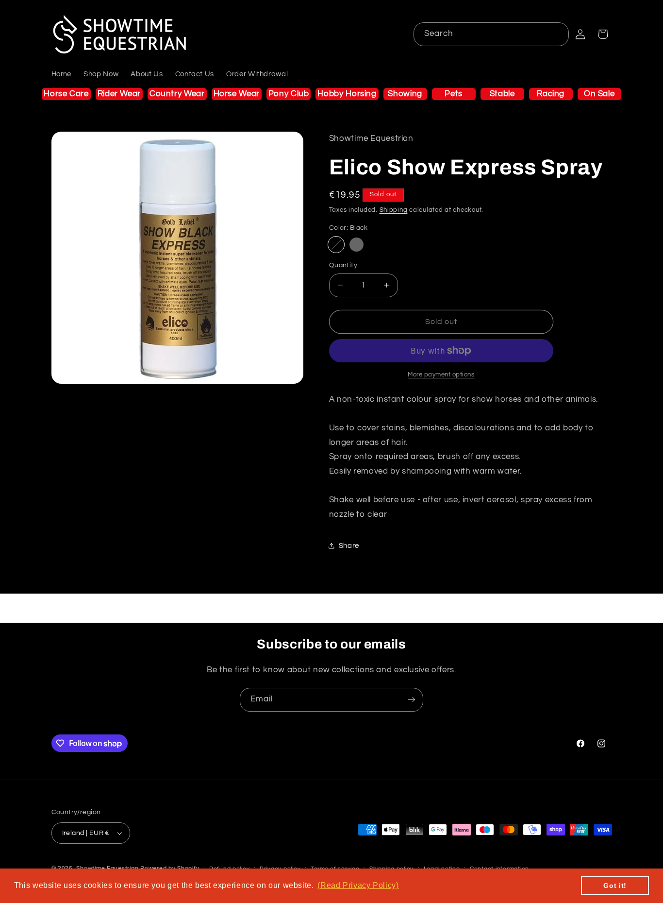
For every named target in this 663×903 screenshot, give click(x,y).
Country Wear (177, 93)
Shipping (394, 210)
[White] (356, 245)
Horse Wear (237, 93)
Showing (405, 93)
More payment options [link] (441, 375)
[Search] (557, 34)
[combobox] (491, 34)
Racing (550, 93)
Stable (502, 93)
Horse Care (66, 93)
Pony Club (288, 93)
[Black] (336, 245)
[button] (603, 34)
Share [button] (349, 545)
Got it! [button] (614, 885)
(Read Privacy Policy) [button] (357, 885)
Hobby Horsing (346, 93)
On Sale (599, 93)
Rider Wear (119, 93)
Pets (454, 93)
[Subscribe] (411, 700)
